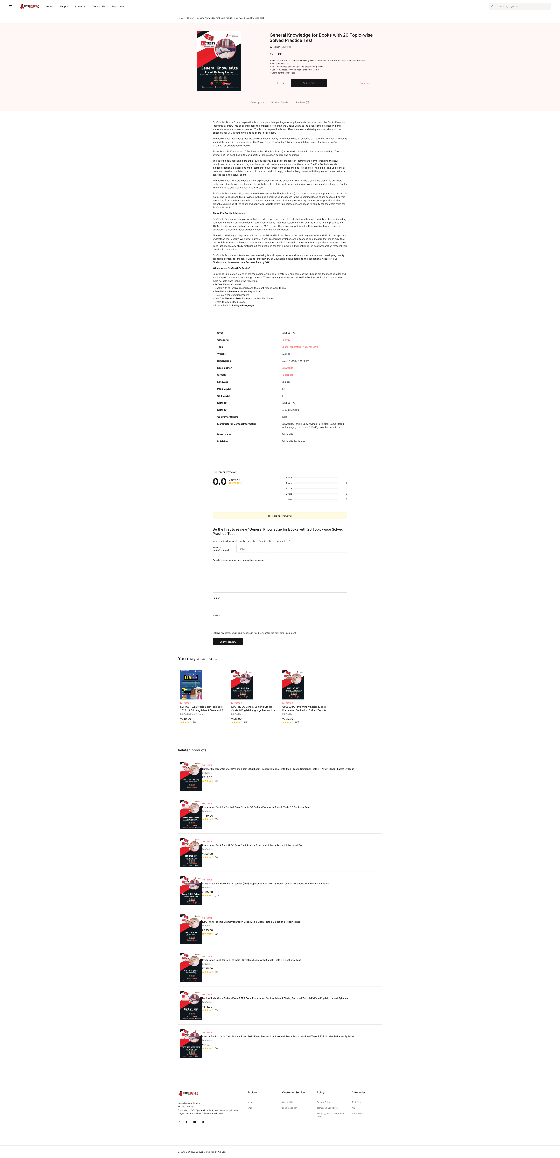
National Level (310, 346)
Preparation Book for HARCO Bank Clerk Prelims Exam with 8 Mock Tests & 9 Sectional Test (252, 845)
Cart (6, 48)
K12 (353, 1108)
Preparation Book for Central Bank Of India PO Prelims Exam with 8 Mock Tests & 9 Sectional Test (256, 807)
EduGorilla (286, 47)
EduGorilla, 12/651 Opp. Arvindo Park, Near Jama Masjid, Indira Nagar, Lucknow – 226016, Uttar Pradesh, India (208, 1112)
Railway (190, 18)
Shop (63, 6)
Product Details (280, 102)
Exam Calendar (289, 1108)
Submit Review (228, 641)
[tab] (257, 102)
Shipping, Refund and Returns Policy (331, 1115)
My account (118, 6)
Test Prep (356, 1102)
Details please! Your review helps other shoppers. (240, 560)
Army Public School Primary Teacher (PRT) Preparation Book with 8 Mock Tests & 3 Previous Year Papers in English (265, 883)
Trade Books (358, 1113)
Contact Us (99, 6)
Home (7, 17)
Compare (365, 83)
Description (257, 102)
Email (216, 615)
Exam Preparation (291, 346)
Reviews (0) (302, 102)
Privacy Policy (323, 1102)
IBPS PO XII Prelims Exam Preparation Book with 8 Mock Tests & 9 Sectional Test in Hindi (251, 921)
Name (216, 598)
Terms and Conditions (327, 1108)
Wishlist (8, 55)
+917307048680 (186, 1106)
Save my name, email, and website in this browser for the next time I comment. (255, 633)
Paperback (288, 374)
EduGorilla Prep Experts (191, 714)
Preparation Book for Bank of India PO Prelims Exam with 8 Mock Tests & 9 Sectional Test (251, 959)
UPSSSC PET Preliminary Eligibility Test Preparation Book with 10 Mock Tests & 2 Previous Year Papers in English (305, 710)
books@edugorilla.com (189, 1103)
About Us (80, 6)
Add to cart (308, 83)
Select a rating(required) (221, 548)
